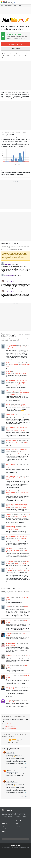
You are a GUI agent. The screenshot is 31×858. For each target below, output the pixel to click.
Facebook (18, 826)
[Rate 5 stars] (21, 740)
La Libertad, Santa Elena (21, 406)
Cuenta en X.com (9, 723)
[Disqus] (15, 280)
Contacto (4, 831)
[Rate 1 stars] (10, 740)
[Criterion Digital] (15, 845)
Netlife (14, 5)
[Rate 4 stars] (18, 740)
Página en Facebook (10, 726)
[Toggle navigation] (29, 2)
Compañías (8, 5)
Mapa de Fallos (16, 48)
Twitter (18, 823)
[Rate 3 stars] (15, 740)
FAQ (3, 826)
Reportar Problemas (16, 44)
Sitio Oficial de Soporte (10, 728)
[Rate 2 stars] (13, 740)
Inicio (2, 5)
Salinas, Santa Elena (20, 373)
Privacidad (4, 828)
